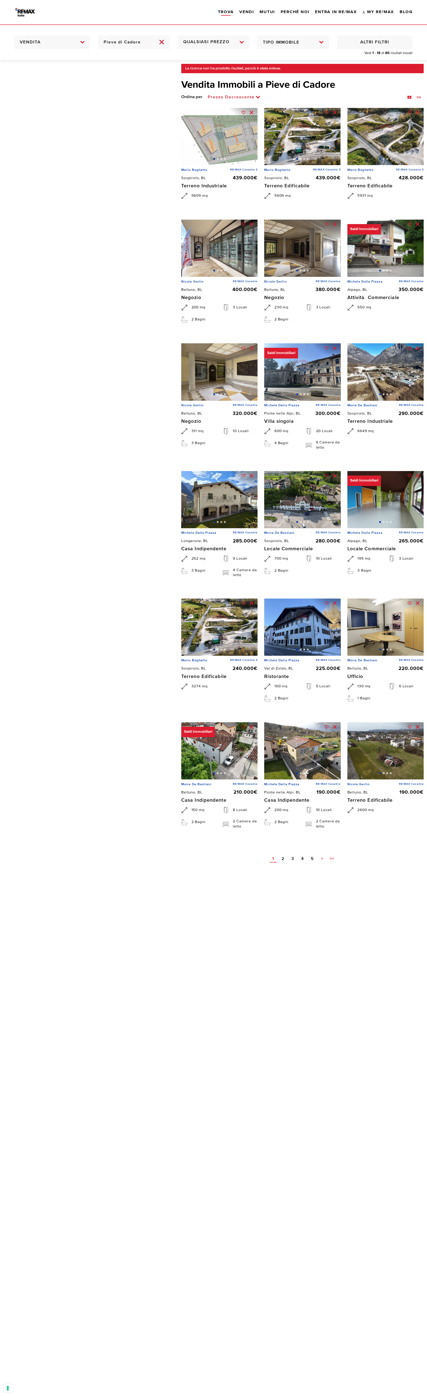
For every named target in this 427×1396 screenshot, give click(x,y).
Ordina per (191, 97)
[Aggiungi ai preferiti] (244, 113)
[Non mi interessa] (252, 113)
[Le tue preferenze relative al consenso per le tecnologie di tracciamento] (8, 1388)
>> (332, 859)
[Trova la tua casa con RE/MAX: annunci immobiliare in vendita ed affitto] (30, 12)
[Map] (87, 728)
